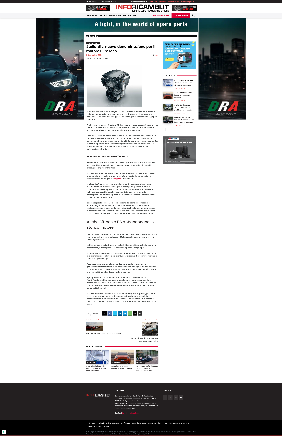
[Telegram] (125, 313)
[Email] (135, 313)
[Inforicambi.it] (142, 8)
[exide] (179, 55)
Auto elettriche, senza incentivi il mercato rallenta (122, 367)
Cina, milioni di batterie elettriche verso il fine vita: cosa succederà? (96, 368)
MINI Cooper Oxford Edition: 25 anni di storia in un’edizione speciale (147, 368)
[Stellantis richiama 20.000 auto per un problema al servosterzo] (168, 107)
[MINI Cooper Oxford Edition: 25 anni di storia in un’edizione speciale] (147, 357)
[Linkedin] (120, 313)
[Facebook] (110, 313)
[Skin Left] (60, 69)
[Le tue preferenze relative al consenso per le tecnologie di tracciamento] (4, 432)
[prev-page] (164, 129)
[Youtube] (181, 397)
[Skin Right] (222, 69)
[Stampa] (140, 313)
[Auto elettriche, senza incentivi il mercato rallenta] (122, 357)
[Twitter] (115, 313)
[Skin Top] (141, 25)
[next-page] (167, 129)
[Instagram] (170, 397)
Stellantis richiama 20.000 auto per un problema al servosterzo (184, 107)
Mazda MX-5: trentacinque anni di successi (103, 333)
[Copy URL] (104, 313)
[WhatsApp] (130, 313)
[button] (193, 15)
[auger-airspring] (179, 150)
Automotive (92, 36)
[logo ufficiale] (98, 395)
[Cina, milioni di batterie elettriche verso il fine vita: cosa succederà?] (97, 357)
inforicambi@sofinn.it (130, 413)
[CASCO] (98, 8)
